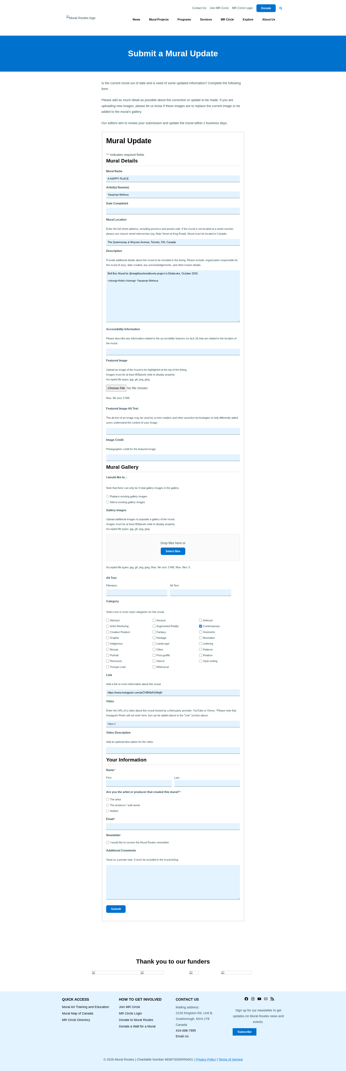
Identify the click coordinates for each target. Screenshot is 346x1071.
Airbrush (208, 620)
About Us (268, 19)
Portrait (114, 655)
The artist (115, 799)
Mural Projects (159, 19)
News (136, 19)
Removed (115, 661)
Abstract (115, 620)
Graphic (114, 637)
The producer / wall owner (125, 805)
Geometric (209, 632)
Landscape (162, 643)
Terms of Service (231, 1059)
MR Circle (227, 19)
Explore (248, 19)
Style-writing (210, 661)
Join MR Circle (219, 8)
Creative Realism (120, 632)
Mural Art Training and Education (85, 1007)
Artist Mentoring (119, 626)
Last (176, 777)
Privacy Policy (206, 1059)
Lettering (208, 643)
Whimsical (162, 666)
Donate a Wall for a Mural (137, 1026)
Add (233, 592)
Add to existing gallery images (127, 502)
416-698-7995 (186, 1030)
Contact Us (199, 8)
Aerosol (160, 620)
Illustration (209, 637)
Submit (116, 908)
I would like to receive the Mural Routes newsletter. (139, 842)
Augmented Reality (167, 626)
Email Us (182, 1036)
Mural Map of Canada (77, 1013)
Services (206, 19)
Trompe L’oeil (117, 666)
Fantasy (161, 632)
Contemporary (211, 626)
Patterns (208, 649)
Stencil (160, 661)
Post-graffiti (163, 655)
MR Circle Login (242, 8)
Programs (184, 19)
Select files (173, 551)
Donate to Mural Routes (136, 1020)
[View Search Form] (281, 8)
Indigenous (116, 643)
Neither (114, 810)
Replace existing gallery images (128, 496)
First (108, 777)
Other (159, 649)
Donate (266, 8)
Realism (208, 655)
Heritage (161, 637)
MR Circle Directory (76, 1020)
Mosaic (114, 649)
